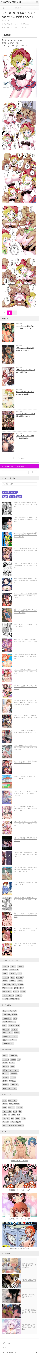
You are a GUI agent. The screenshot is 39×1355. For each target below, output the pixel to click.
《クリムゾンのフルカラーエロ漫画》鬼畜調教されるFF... (25, 415)
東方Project (19, 977)
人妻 (3, 1118)
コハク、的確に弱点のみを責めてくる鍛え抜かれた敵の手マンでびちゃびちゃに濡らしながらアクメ (25, 550)
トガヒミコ (5, 1059)
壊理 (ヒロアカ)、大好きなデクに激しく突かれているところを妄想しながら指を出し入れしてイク (25, 687)
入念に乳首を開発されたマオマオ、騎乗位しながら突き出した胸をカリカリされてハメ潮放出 (25, 504)
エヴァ (12, 977)
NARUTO (16, 991)
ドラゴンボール (13, 970)
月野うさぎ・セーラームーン (10, 1070)
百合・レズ (11, 1107)
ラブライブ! (12, 973)
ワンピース (5, 977)
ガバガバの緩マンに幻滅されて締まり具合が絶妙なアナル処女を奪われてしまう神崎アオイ (25, 580)
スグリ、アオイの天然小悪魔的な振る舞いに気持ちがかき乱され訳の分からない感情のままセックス (25, 839)
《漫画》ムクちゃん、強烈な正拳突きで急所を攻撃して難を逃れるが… (29, 1311)
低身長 (4, 1115)
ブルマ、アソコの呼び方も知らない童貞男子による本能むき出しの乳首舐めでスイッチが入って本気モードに (25, 535)
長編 (20, 1111)
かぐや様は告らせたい (8, 1022)
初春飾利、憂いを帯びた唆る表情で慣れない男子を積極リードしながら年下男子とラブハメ (25, 899)
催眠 (12, 1118)
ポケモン (4, 973)
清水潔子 (4, 1081)
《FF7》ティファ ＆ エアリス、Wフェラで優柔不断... (25, 371)
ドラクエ (4, 970)
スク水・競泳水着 (16, 1122)
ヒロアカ (19, 980)
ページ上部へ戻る (36, 1352)
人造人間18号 (13, 1055)
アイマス (13, 966)
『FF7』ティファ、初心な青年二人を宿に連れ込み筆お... (25, 437)
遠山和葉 (4, 1063)
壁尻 (8, 1118)
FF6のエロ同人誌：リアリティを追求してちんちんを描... (25, 393)
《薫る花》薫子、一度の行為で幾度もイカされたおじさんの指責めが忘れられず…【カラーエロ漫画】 (25, 854)
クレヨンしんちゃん (13, 1025)
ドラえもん (19, 995)
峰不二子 (11, 1063)
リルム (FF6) (8, 27)
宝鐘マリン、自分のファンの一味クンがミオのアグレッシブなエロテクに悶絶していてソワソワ (25, 915)
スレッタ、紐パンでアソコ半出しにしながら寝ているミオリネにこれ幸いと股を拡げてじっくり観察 (25, 793)
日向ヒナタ (5, 1084)
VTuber (14, 984)
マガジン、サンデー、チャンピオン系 (13, 1125)
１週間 (5, 497)
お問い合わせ (6, 1343)
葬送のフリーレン (7, 988)
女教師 (13, 1115)
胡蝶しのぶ (14, 1073)
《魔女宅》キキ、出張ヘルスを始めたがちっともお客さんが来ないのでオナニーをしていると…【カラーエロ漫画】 (25, 869)
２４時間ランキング (10, 492)
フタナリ (4, 1104)
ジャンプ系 (5, 1122)
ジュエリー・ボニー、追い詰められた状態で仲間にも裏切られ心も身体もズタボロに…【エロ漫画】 (25, 595)
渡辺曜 (12, 1066)
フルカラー (19, 1107)
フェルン (4, 1055)
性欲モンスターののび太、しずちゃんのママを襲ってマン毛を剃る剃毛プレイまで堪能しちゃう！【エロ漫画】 (25, 611)
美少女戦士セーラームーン (9, 1036)
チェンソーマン (6, 991)
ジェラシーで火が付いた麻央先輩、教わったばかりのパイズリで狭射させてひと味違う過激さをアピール (25, 808)
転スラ (4, 1025)
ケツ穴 (23, 1118)
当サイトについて (8, 1347)
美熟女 (17, 1118)
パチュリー (5, 1066)
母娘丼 (4, 1107)
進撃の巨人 (12, 980)
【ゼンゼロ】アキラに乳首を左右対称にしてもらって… (29, 1265)
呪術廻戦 (20, 984)
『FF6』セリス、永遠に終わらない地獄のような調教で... (25, 349)
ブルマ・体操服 (6, 1111)
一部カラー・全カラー (20, 27)
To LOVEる (5, 966)
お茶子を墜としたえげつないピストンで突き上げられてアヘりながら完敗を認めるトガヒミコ (25, 823)
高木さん (22, 991)
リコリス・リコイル (8, 995)
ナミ (18, 1059)
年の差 (4, 1100)
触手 (18, 1115)
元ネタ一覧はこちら (8, 1043)
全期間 (19, 497)
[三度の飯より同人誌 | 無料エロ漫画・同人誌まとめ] (12, 4)
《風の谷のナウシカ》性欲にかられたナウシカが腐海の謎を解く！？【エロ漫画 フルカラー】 (25, 656)
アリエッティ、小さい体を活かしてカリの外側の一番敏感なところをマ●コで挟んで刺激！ (25, 930)
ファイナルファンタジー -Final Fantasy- (17, 24)
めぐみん (13, 1059)
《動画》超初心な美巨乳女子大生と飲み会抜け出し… (29, 1280)
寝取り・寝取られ (14, 1104)
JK (9, 1115)
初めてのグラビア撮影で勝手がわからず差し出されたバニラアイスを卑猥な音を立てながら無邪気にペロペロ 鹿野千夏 (25, 702)
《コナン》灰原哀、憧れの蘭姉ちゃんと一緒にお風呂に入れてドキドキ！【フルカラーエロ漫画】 (25, 671)
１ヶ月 (12, 497)
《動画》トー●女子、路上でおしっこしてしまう (29, 1296)
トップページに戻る (20, 458)
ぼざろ (16, 988)
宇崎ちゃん (20, 966)
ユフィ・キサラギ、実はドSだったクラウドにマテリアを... (25, 327)
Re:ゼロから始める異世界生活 (11, 999)
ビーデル (13, 1077)
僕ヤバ (22, 988)
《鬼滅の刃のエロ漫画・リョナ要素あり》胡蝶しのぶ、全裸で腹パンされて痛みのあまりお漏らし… (25, 519)
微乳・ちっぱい (12, 1100)
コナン (20, 973)
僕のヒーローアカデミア (9, 1011)
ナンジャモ (5, 1073)
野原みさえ (12, 1081)
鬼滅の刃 (4, 980)
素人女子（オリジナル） (9, 1088)
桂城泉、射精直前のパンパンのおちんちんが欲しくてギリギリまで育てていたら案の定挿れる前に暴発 (25, 747)
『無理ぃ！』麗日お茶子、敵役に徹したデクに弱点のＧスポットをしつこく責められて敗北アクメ (25, 565)
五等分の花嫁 (6, 984)
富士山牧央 (5, 1077)
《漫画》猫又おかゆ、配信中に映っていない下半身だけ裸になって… (29, 1327)
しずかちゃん (14, 1084)
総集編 (15, 1111)
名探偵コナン (6, 1040)
